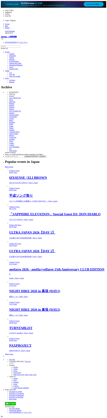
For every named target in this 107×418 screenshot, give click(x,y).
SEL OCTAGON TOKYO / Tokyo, (23, 183)
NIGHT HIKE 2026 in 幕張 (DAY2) (34, 309)
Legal (15, 384)
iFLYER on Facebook (16, 393)
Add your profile (14, 76)
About (15, 378)
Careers (15, 386)
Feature (11, 105)
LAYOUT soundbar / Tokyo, (21, 333)
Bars (6, 26)
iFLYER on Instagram (16, 395)
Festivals (12, 122)
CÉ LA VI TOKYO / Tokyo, (21, 219)
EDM (11, 124)
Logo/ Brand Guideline (21, 388)
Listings (11, 54)
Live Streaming (14, 147)
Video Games (13, 134)
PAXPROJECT (20, 345)
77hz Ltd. (27, 361)
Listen (11, 126)
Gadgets (12, 139)
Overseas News (14, 132)
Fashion (11, 130)
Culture (11, 145)
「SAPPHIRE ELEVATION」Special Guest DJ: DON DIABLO (55, 214)
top (2, 416)
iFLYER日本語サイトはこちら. (16, 42)
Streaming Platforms (16, 65)
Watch (11, 128)
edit (13, 31)
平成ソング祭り (21, 195)
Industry (12, 113)
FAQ (15, 380)
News (7, 78)
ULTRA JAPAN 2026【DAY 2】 (32, 251)
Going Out (12, 137)
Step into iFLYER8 (93, 4)
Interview (12, 102)
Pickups (11, 59)
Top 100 (12, 74)
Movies (11, 135)
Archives (12, 80)
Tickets (11, 57)
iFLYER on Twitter (15, 391)
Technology (13, 117)
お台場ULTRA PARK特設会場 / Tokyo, (25, 238)
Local (11, 67)
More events (9, 167)
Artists (7, 71)
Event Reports (14, 61)
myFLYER (8, 31)
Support (16, 382)
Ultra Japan (13, 151)
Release (11, 103)
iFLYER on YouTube (16, 397)
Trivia (11, 141)
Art (10, 149)
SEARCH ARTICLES (31, 156)
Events (7, 24)
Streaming (12, 56)
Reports (11, 82)
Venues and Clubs (15, 63)
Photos (7, 28)
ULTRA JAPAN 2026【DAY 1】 (32, 232)
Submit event (13, 69)
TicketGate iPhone (15, 410)
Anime (11, 143)
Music (11, 120)
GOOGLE (42, 156)
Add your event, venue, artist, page (24, 375)
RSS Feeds (13, 399)
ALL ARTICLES (15, 98)
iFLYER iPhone (14, 408)
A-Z (10, 73)
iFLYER (12, 359)
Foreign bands (14, 115)
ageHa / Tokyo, (16, 278)
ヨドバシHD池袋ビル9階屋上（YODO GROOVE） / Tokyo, (33, 201)
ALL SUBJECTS (15, 111)
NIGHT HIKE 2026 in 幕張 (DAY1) (34, 291)
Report (11, 109)
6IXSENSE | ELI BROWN (28, 177)
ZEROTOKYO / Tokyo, (19, 350)
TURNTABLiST (20, 328)
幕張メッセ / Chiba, (18, 297)
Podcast (11, 107)
